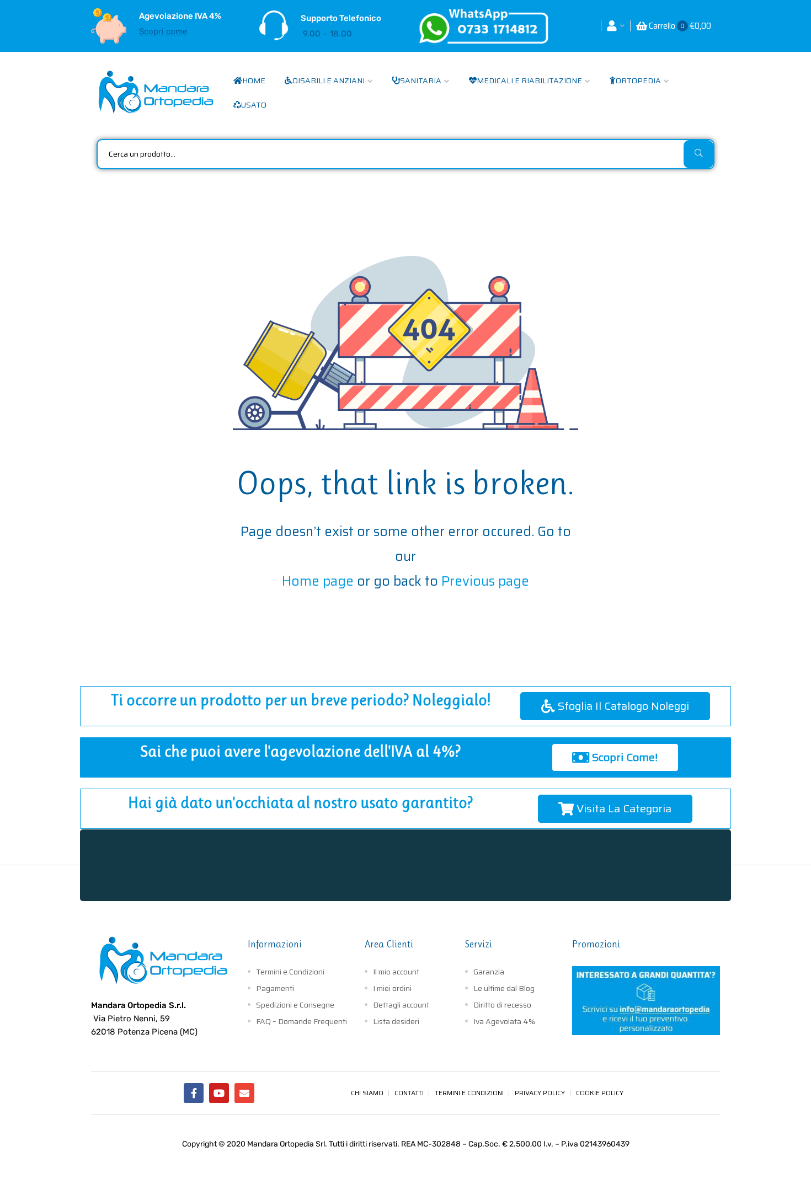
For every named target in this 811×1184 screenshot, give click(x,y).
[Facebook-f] (194, 1093)
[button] (615, 706)
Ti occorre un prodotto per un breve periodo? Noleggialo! (300, 700)
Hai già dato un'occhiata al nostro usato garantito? (300, 803)
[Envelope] (244, 1093)
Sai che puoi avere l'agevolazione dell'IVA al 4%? (300, 751)
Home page (318, 581)
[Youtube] (219, 1093)
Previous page (485, 581)
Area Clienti (389, 944)
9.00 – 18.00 (327, 34)
